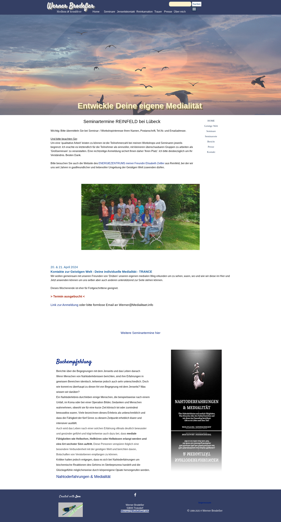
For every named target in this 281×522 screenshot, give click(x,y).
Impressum (204, 502)
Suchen (197, 4)
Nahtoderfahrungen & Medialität (83, 476)
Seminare (109, 11)
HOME (211, 120)
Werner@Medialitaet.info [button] (135, 511)
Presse (168, 11)
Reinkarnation (144, 11)
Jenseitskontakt (126, 11)
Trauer (158, 11)
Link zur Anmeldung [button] (64, 305)
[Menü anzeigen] (194, 9)
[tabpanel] (122, 147)
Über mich (180, 11)
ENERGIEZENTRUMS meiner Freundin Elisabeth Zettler (131, 163)
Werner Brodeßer (70, 6)
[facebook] (135, 495)
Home (96, 11)
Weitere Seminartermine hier (140, 333)
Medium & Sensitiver (69, 11)
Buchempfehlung (74, 362)
